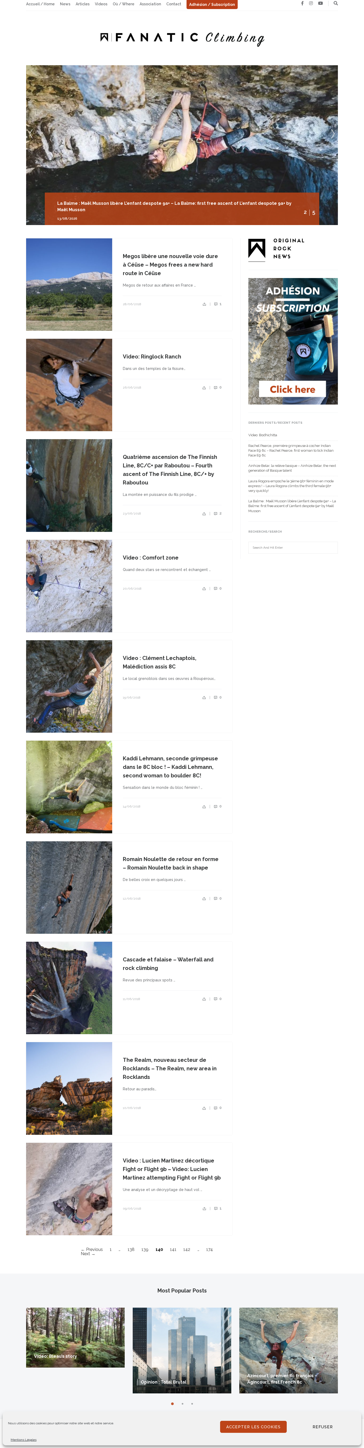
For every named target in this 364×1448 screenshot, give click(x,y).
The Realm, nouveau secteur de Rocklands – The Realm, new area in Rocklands (170, 1068)
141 (173, 1249)
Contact (173, 4)
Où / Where (123, 4)
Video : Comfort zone (151, 557)
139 (144, 1249)
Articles (83, 4)
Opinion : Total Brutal (57, 1382)
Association (150, 4)
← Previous (92, 1249)
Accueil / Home (40, 4)
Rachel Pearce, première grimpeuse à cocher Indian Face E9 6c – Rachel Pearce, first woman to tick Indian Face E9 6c (291, 450)
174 (209, 1249)
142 (186, 1249)
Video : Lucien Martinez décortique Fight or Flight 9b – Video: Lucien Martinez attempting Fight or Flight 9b (172, 1169)
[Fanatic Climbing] (182, 37)
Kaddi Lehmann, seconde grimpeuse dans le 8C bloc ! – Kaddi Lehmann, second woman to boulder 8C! (170, 767)
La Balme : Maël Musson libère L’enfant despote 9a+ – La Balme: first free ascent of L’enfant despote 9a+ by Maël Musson (292, 506)
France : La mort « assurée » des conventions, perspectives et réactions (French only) (283, 1376)
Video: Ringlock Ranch (152, 356)
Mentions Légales (24, 1439)
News (65, 4)
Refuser (323, 1427)
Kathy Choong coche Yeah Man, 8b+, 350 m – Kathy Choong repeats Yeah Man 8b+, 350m (151, 209)
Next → (88, 1253)
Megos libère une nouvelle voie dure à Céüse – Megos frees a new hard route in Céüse (170, 264)
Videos (101, 4)
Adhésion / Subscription (212, 4)
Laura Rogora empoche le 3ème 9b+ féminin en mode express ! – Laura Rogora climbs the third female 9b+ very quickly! (291, 486)
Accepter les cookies (253, 1427)
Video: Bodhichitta (262, 435)
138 (131, 1249)
